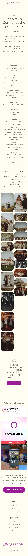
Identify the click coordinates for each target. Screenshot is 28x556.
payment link (14, 533)
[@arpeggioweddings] (4, 409)
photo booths (14, 511)
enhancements (14, 508)
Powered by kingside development (14, 549)
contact (14, 536)
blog (14, 521)
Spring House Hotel (16, 172)
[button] (24, 3)
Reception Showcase (14, 524)
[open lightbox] (7, 202)
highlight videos (14, 527)
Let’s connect (14, 383)
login (14, 530)
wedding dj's (14, 505)
